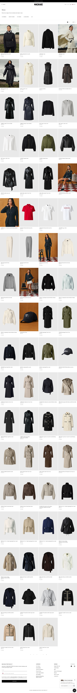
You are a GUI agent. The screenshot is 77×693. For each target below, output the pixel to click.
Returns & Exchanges (58, 671)
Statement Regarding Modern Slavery (40, 677)
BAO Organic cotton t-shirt (44, 123)
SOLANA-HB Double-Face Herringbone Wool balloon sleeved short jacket (46, 507)
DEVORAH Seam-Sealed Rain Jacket (6, 367)
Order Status (56, 667)
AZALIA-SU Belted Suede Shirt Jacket (7, 471)
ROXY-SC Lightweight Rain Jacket (25, 367)
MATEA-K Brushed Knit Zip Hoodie (6, 297)
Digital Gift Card (57, 666)
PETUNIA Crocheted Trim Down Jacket (65, 612)
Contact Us (56, 676)
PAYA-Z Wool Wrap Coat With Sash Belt (7, 612)
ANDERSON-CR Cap (23, 332)
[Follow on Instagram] (74, 666)
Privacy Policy (21, 676)
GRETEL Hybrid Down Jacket (25, 647)
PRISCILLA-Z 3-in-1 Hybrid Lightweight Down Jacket (67, 506)
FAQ (55, 669)
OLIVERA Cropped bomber (24, 158)
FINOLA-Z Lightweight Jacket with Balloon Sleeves (47, 297)
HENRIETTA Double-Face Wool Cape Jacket (27, 612)
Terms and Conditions (14, 676)
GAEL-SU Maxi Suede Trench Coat (25, 471)
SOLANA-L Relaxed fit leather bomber (64, 158)
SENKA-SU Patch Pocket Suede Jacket (7, 506)
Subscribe (14, 681)
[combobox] (4, 673)
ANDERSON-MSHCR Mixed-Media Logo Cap (66, 367)
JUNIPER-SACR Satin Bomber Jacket (65, 193)
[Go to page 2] (46, 654)
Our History (38, 666)
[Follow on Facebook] (71, 666)
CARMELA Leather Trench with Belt (6, 123)
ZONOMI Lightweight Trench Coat (45, 332)
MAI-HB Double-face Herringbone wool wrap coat (67, 471)
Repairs (55, 672)
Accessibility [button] (38, 674)
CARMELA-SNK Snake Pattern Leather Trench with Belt (25, 437)
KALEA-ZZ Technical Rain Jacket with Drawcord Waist (63, 542)
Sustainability (38, 667)
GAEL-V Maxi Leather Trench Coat (25, 193)
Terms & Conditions (39, 669)
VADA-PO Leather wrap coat (5, 193)
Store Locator (56, 674)
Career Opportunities (40, 672)
